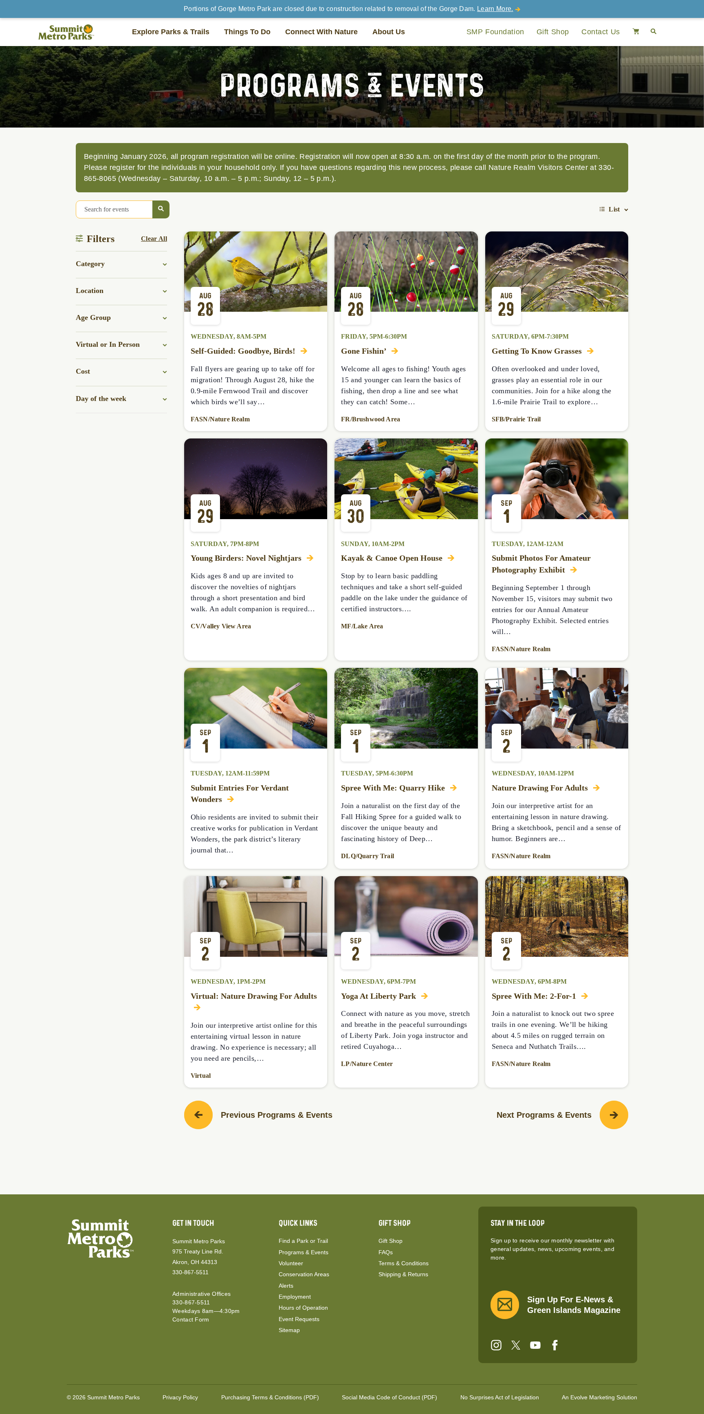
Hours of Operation (303, 1307)
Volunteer (291, 1263)
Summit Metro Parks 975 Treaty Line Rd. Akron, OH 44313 (198, 1251)
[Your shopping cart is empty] (635, 32)
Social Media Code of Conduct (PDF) (389, 1397)
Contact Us (600, 32)
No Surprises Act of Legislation (499, 1397)
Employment (295, 1296)
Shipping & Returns (403, 1274)
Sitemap (289, 1330)
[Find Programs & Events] (160, 209)
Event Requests (299, 1319)
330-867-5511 (190, 1272)
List (614, 209)
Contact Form (190, 1319)
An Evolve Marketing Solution (599, 1397)
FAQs (385, 1252)
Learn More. (495, 8)
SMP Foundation (495, 32)
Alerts (286, 1285)
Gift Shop (553, 32)
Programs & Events (303, 1252)
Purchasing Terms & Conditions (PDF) (270, 1397)
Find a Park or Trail (303, 1241)
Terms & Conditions (403, 1263)
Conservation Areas (304, 1274)
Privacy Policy (180, 1397)
